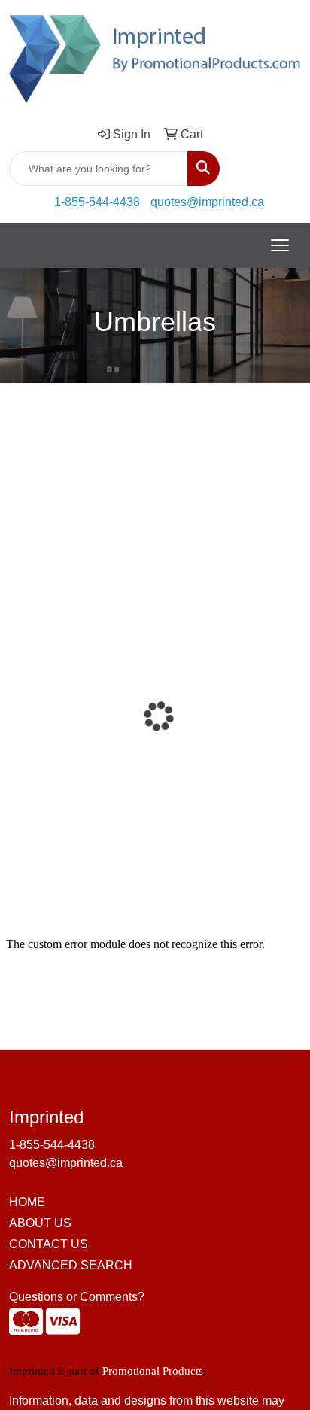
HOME (27, 1202)
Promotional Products (152, 1371)
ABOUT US (40, 1223)
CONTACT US (48, 1244)
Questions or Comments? (76, 1296)
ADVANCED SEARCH (70, 1265)
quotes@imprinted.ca (207, 202)
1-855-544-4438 (97, 202)
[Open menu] (280, 245)
